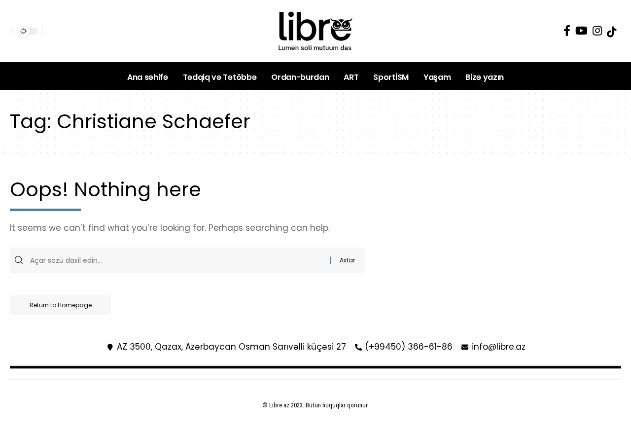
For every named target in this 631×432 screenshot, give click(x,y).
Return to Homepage (61, 305)
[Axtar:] (179, 260)
